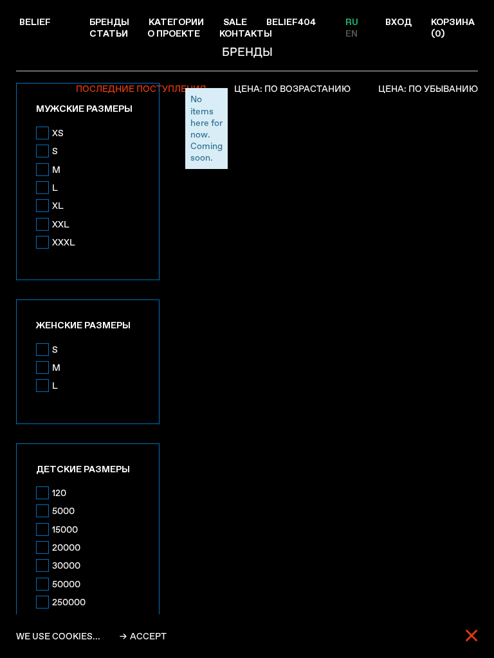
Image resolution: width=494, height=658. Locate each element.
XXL (60, 224)
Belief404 (291, 22)
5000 (63, 511)
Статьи (108, 33)
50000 (66, 584)
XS (58, 133)
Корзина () (453, 28)
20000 (66, 547)
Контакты (245, 33)
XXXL (63, 242)
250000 (69, 602)
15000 (65, 529)
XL (58, 205)
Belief (35, 22)
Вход (398, 22)
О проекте (173, 33)
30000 (66, 565)
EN (351, 33)
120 (59, 493)
